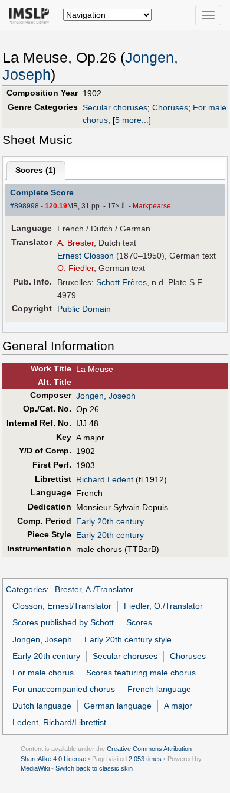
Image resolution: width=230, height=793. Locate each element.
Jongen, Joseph (106, 395)
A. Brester (75, 242)
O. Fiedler (75, 268)
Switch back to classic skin (94, 768)
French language (159, 689)
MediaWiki (35, 768)
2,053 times (145, 758)
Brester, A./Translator (94, 589)
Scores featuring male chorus (141, 672)
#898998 (24, 206)
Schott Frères (121, 282)
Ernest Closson (85, 255)
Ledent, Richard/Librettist (59, 722)
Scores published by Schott (63, 622)
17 (111, 206)
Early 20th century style (128, 639)
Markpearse (152, 206)
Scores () (35, 170)
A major (178, 705)
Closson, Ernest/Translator (61, 606)
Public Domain (84, 309)
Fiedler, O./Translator (163, 606)
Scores (139, 622)
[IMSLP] (31, 15)
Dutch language (41, 705)
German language (118, 705)
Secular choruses (115, 107)
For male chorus (43, 672)
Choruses (170, 107)
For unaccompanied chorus (63, 689)
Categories (26, 589)
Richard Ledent (104, 479)
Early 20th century (110, 521)
